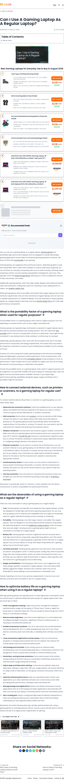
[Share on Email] (43, 750)
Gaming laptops (47, 252)
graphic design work (16, 288)
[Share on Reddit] (37, 750)
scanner (33, 416)
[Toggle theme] (61, 225)
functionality (19, 260)
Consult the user (24, 436)
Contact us (57, 778)
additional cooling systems (39, 525)
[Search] (59, 5)
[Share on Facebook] (20, 750)
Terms (29, 778)
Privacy (35, 778)
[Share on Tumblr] (40, 750)
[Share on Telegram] (30, 750)
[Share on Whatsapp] (33, 750)
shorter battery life (44, 301)
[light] (63, 5)
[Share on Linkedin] (27, 750)
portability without (34, 359)
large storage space (22, 276)
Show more (7, 40)
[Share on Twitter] (23, 750)
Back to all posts (7, 11)
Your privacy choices (46, 778)
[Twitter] (63, 778)
